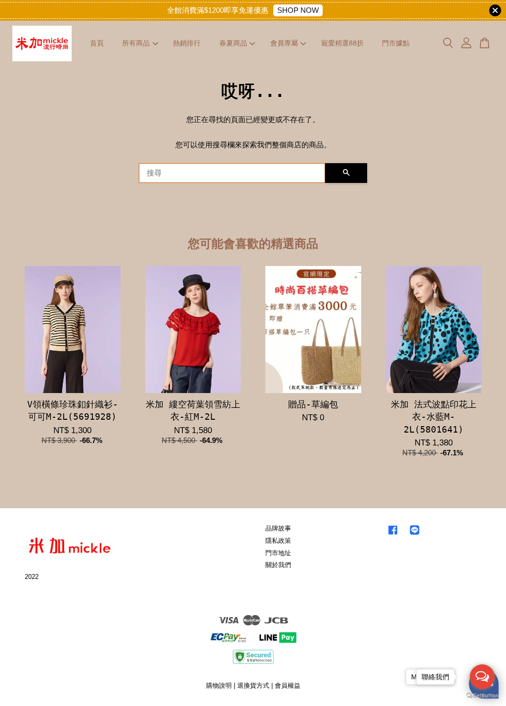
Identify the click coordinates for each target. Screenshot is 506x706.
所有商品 (136, 43)
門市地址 (278, 553)
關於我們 (278, 565)
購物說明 (219, 685)
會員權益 (287, 685)
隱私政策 (278, 540)
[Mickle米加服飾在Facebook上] (393, 534)
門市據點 (396, 43)
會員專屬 (284, 43)
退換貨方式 (253, 685)
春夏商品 (233, 43)
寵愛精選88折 (342, 43)
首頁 (97, 43)
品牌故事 (278, 528)
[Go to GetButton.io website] (482, 696)
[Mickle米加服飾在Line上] (415, 534)
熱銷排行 (187, 43)
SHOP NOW (298, 10)
